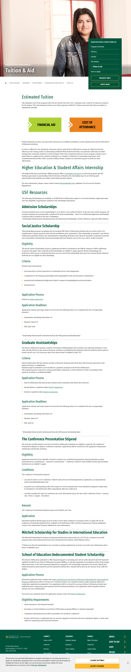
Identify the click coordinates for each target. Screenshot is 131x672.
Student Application (50, 392)
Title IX (89, 653)
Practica (94, 51)
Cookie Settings (97, 660)
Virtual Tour (90, 645)
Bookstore (69, 645)
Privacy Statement (38, 665)
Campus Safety (91, 649)
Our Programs (26, 83)
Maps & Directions (92, 640)
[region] (65, 663)
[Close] (128, 663)
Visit (111, 647)
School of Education (14, 83)
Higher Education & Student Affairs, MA (54, 83)
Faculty (93, 56)
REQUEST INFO (105, 78)
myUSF (112, 652)
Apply (112, 636)
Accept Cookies (97, 666)
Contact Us (47, 645)
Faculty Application (56, 387)
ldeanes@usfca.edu (67, 183)
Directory (46, 649)
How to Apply (96, 71)
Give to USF (114, 642)
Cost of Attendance (87, 124)
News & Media (48, 653)
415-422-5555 (10, 651)
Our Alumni (95, 61)
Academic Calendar (71, 640)
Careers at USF (48, 640)
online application (36, 299)
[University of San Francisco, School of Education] (26, 638)
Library (67, 653)
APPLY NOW (105, 84)
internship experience (73, 173)
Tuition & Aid (97, 66)
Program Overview (97, 47)
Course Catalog (70, 649)
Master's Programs (37, 83)
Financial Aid (46, 125)
